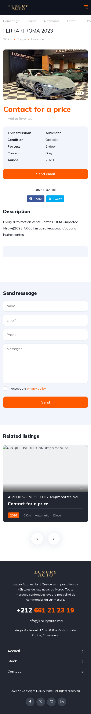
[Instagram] (51, 702)
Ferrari (71, 21)
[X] (40, 702)
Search (31, 21)
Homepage (11, 21)
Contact (14, 671)
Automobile (52, 21)
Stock (12, 661)
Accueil (13, 651)
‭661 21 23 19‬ (45, 610)
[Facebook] (30, 702)
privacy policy (36, 388)
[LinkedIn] (62, 702)
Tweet (57, 199)
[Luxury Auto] (18, 7)
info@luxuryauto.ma (46, 621)
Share (38, 199)
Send (45, 402)
